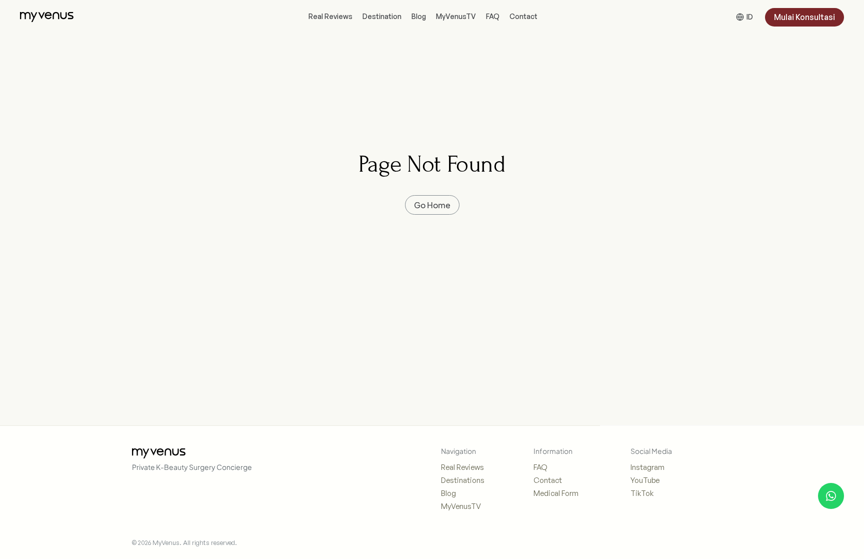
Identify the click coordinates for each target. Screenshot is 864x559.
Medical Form (556, 493)
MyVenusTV (461, 506)
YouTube (645, 480)
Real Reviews (462, 467)
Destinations (462, 480)
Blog (448, 493)
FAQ (541, 467)
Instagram (647, 467)
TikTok (642, 493)
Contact (548, 480)
